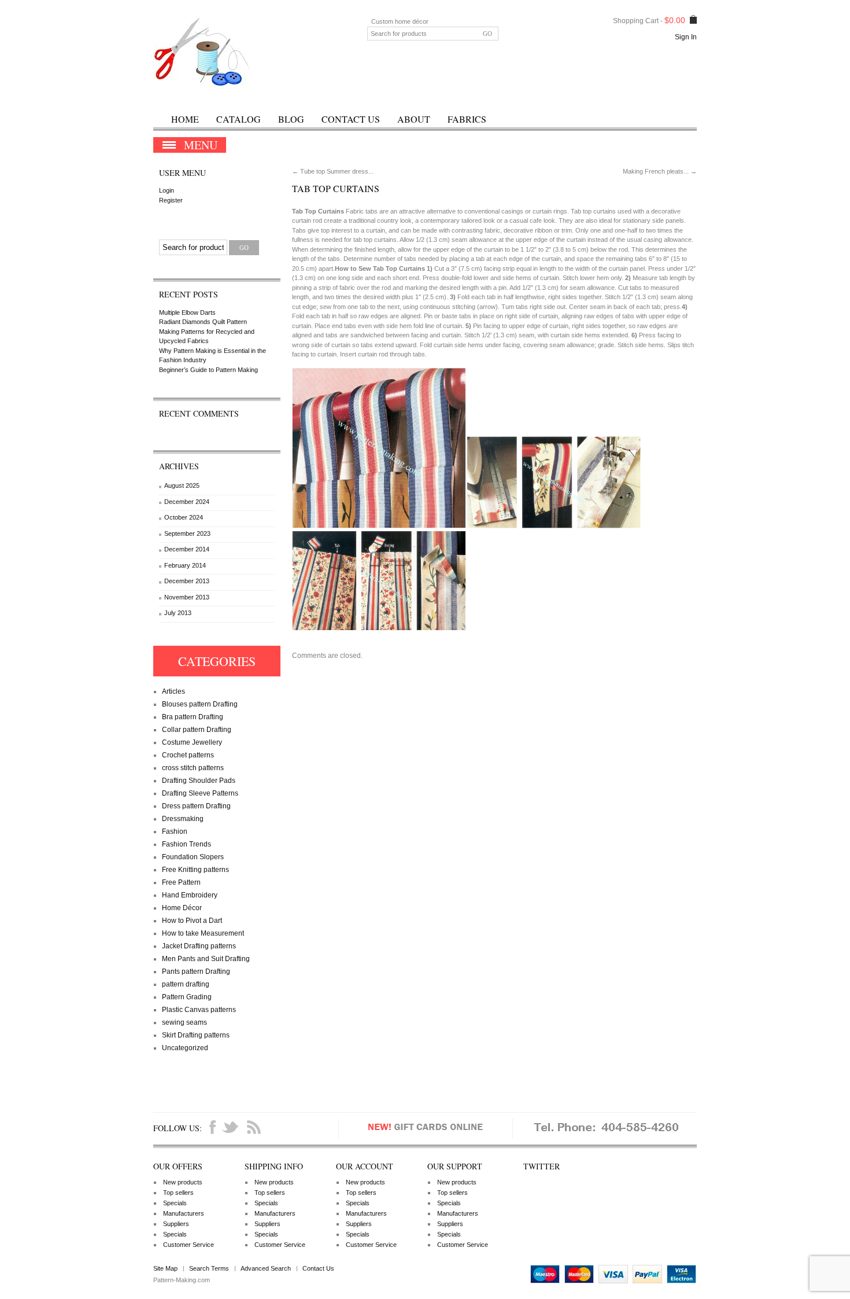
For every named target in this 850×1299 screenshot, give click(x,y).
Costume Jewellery (192, 742)
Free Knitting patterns (195, 870)
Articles (173, 691)
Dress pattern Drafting (196, 806)
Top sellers (178, 1192)
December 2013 (186, 580)
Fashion (174, 831)
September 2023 (187, 533)
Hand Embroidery (189, 895)
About (413, 119)
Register (171, 200)
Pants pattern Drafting (196, 971)
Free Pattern (181, 882)
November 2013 (186, 597)
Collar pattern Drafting (196, 730)
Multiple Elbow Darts (187, 312)
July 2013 (177, 612)
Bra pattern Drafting (192, 717)
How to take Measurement (203, 933)
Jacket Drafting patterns (199, 946)
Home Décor (182, 908)
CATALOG (238, 119)
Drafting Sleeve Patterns (200, 793)
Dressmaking (183, 819)
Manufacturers (183, 1213)
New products (182, 1182)
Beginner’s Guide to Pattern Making (208, 369)
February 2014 (185, 565)
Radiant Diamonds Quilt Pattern (203, 321)
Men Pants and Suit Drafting (206, 959)
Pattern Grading (187, 997)
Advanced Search (266, 1268)
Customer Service (188, 1244)
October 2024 (183, 517)
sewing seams (184, 1022)
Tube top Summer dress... (333, 171)
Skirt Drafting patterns (196, 1035)
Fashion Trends (186, 844)
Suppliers (176, 1223)
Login (166, 190)
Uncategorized (185, 1048)
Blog (291, 119)
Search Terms (209, 1268)
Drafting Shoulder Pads (198, 781)
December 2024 (186, 501)
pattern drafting (185, 984)
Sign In (686, 37)
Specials (175, 1202)
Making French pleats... (660, 171)
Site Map (165, 1268)
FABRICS (467, 119)
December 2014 (186, 549)
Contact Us (350, 119)
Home (185, 119)
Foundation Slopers (193, 857)
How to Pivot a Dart (192, 921)
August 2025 (181, 485)
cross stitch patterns (193, 768)
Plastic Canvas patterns (199, 1010)
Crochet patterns (188, 755)
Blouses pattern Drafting (200, 704)
